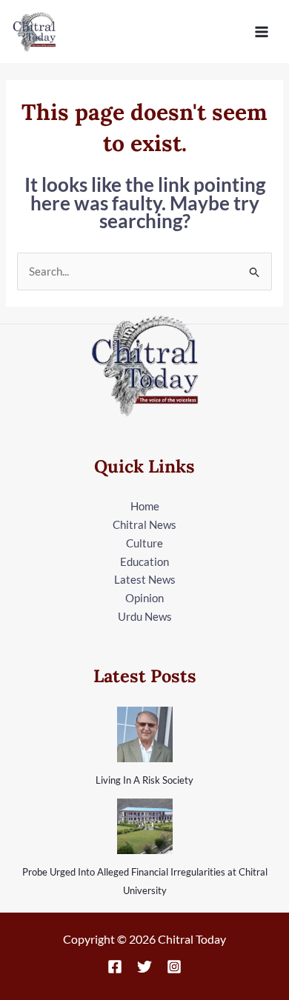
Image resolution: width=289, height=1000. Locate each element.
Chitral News (144, 524)
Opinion (144, 597)
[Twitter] (144, 966)
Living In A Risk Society (144, 780)
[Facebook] (114, 966)
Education (144, 561)
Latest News (145, 579)
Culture (144, 543)
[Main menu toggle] (262, 31)
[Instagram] (174, 966)
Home (144, 506)
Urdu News (145, 616)
